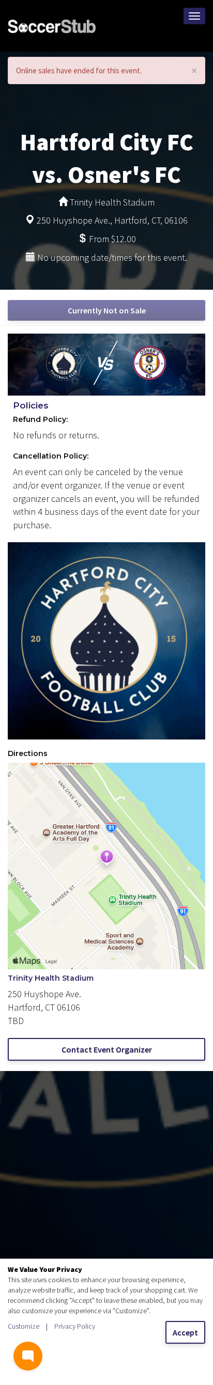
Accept (185, 1332)
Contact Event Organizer (107, 1049)
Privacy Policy (74, 1326)
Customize (23, 1326)
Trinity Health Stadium (51, 978)
